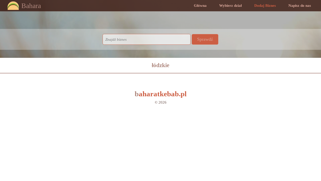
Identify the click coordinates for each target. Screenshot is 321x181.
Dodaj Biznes (265, 6)
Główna (200, 6)
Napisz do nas (299, 6)
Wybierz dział (230, 6)
